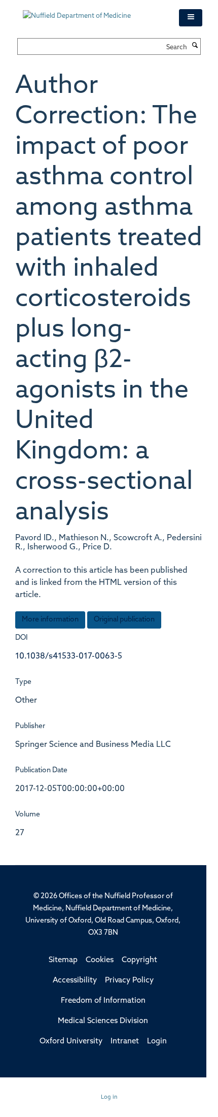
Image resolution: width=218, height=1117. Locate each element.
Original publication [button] (124, 619)
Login (157, 1041)
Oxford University (71, 1041)
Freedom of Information (103, 1001)
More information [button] (50, 619)
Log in (109, 1097)
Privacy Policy (129, 980)
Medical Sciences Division (103, 1021)
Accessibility (75, 980)
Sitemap (63, 960)
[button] (190, 17)
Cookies (100, 960)
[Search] (195, 46)
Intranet (125, 1041)
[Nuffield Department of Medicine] (93, 11)
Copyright (139, 960)
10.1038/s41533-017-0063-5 (68, 656)
